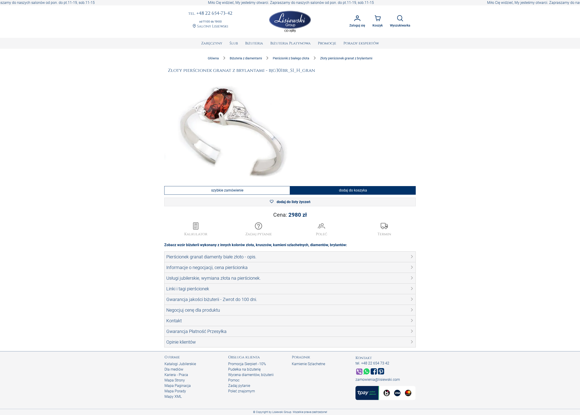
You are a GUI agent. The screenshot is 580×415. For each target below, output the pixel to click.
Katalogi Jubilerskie (180, 364)
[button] (258, 230)
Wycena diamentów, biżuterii (251, 375)
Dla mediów (173, 369)
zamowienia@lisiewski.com (377, 379)
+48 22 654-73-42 (210, 13)
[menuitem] (212, 43)
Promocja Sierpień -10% (247, 364)
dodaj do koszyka (353, 190)
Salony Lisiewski (212, 26)
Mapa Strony (174, 380)
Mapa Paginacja (177, 385)
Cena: (290, 215)
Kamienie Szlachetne (308, 364)
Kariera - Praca (176, 375)
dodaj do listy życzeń (293, 202)
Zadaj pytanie (239, 385)
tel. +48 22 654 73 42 (372, 363)
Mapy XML (173, 396)
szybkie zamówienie (227, 190)
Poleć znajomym (241, 391)
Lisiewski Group (281, 412)
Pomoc (233, 380)
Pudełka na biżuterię (244, 369)
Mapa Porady (175, 391)
